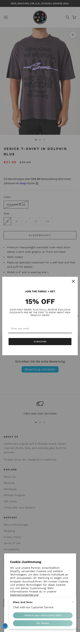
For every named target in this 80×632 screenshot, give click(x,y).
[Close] (73, 281)
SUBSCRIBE (40, 341)
